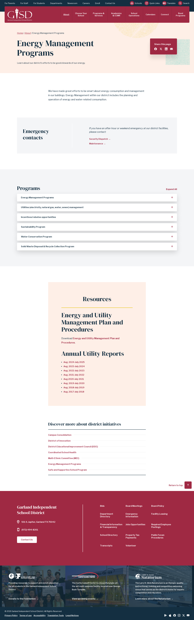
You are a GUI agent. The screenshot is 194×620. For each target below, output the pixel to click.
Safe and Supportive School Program (67, 470)
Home (20, 33)
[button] (97, 197)
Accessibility (40, 615)
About (66, 14)
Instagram (179, 615)
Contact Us (110, 3)
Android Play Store (165, 615)
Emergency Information (132, 515)
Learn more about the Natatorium (153, 599)
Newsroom (72, 3)
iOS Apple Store (170, 615)
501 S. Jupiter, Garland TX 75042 (38, 522)
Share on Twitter (161, 49)
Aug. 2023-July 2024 (74, 366)
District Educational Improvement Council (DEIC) (73, 446)
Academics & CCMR (116, 14)
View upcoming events (83, 599)
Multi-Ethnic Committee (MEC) (63, 458)
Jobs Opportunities (135, 524)
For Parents (10, 3)
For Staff (24, 3)
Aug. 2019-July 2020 (73, 383)
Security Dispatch (98, 139)
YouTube (188, 615)
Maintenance (96, 143)
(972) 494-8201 (30, 530)
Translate (171, 3)
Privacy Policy (11, 615)
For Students (39, 3)
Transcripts (106, 545)
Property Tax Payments (132, 536)
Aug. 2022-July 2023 (73, 370)
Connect (165, 14)
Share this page (162, 44)
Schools (138, 3)
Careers (86, 3)
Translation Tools (55, 615)
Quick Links (155, 3)
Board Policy (157, 506)
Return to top (176, 485)
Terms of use (25, 615)
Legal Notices (72, 615)
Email (171, 49)
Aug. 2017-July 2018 (73, 392)
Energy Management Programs (64, 464)
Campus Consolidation (59, 435)
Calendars (150, 14)
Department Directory (106, 515)
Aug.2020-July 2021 (73, 379)
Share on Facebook (155, 49)
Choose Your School (81, 14)
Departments (56, 3)
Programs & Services (98, 14)
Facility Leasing (159, 514)
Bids (102, 506)
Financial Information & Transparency (111, 525)
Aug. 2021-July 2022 (73, 375)
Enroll (97, 3)
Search (186, 3)
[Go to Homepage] (20, 14)
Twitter (183, 615)
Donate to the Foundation (22, 599)
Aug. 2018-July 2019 (73, 387)
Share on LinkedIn (166, 49)
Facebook (174, 615)
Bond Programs (180, 14)
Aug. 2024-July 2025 (74, 362)
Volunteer (131, 545)
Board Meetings (134, 506)
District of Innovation (59, 441)
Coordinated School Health (62, 452)
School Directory (109, 535)
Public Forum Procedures (157, 536)
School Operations (134, 14)
